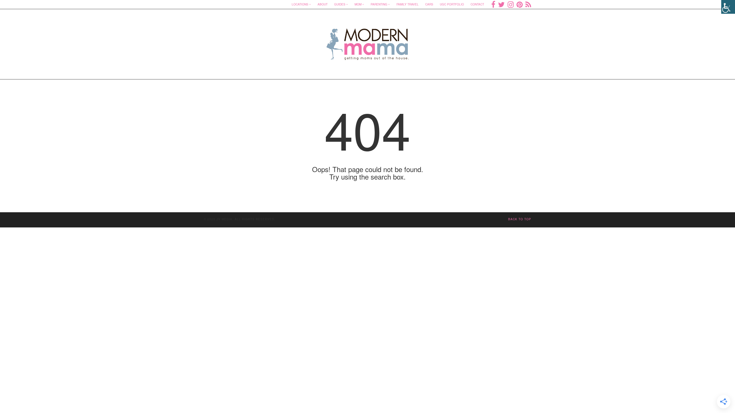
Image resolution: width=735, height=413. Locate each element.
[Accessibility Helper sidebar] (728, 7)
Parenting (379, 4)
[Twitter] (501, 4)
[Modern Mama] (368, 40)
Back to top (519, 219)
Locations (300, 4)
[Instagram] (511, 4)
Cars (429, 4)
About (323, 4)
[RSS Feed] (528, 4)
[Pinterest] (520, 4)
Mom (358, 4)
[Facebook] (493, 4)
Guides (339, 4)
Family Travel (407, 4)
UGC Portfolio (452, 4)
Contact (477, 4)
